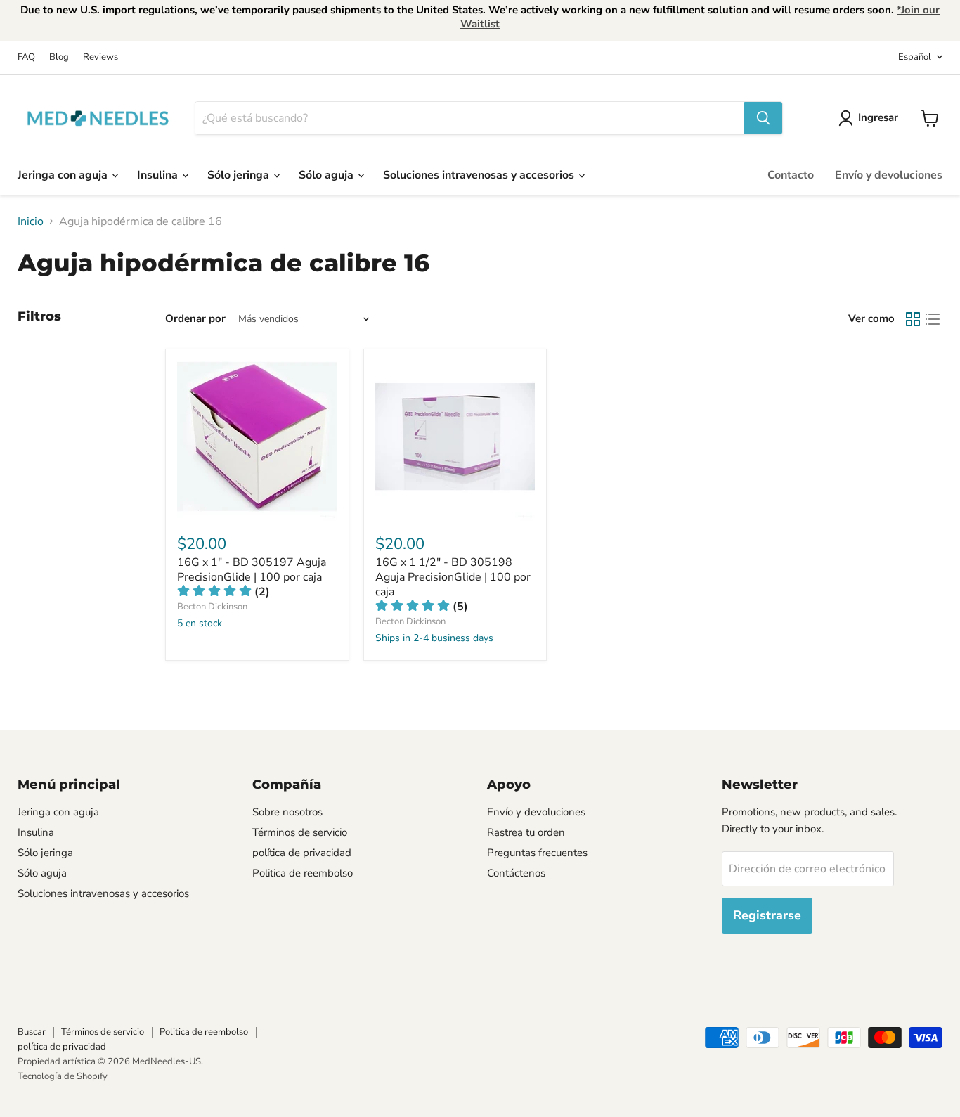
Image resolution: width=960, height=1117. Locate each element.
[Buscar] (763, 118)
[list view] (932, 319)
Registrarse (767, 915)
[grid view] (913, 319)
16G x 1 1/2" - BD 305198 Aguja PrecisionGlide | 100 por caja (453, 577)
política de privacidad (301, 853)
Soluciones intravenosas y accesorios (480, 175)
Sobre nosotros (287, 812)
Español (914, 57)
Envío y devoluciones (888, 175)
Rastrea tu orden (526, 832)
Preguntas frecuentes (537, 853)
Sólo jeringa (239, 175)
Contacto (790, 175)
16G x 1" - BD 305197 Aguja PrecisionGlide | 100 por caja (251, 570)
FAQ (26, 57)
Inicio (31, 221)
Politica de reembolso (302, 873)
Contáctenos (516, 873)
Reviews (100, 57)
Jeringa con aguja (64, 175)
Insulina (159, 175)
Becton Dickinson (212, 606)
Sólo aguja (327, 175)
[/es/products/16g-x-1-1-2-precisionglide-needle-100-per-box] (455, 441)
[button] (421, 606)
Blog (59, 57)
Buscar (32, 1032)
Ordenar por (195, 319)
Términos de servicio (299, 832)
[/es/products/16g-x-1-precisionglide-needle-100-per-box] (257, 441)
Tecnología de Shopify (63, 1076)
